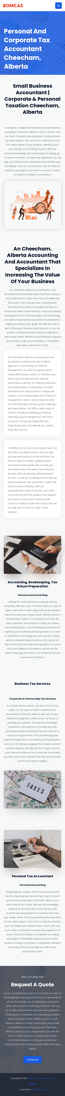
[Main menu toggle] (58, 5)
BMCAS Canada (38, 1089)
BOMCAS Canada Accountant (40, 1078)
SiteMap (32, 1083)
